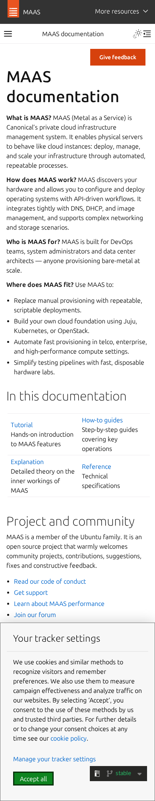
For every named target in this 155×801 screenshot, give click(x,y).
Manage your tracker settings (54, 758)
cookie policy (68, 738)
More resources (117, 11)
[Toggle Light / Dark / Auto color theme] (137, 34)
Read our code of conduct (50, 581)
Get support (31, 592)
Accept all (33, 778)
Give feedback (117, 57)
